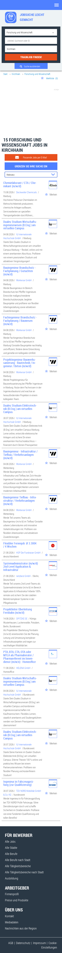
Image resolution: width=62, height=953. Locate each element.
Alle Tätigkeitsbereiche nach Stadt (24, 872)
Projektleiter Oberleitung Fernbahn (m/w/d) (17, 611)
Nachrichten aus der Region (21, 928)
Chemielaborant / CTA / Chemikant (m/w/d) (19, 184)
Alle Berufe (11, 854)
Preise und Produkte (16, 900)
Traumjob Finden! (31, 57)
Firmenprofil (12, 894)
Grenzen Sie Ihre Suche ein (31, 166)
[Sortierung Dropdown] (53, 174)
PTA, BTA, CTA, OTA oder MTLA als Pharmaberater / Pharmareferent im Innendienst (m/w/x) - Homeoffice (19, 657)
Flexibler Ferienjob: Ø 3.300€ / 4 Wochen (20, 545)
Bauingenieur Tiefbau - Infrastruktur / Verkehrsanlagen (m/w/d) (19, 500)
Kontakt (9, 916)
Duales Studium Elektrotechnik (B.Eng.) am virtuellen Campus (20, 408)
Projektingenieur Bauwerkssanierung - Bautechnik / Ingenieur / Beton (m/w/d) (19, 363)
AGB (10, 943)
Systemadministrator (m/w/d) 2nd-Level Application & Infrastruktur (20, 566)
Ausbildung (11, 878)
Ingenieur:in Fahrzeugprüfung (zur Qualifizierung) (18, 783)
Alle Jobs (10, 841)
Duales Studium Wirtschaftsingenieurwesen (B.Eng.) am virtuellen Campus (20, 225)
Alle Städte (11, 848)
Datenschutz (23, 943)
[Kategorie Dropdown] (53, 32)
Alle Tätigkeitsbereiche (18, 866)
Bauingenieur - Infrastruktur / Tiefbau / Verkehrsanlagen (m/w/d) (20, 454)
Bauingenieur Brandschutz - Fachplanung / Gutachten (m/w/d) (19, 271)
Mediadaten (11, 922)
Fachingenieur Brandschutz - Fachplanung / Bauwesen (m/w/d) (20, 320)
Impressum (39, 943)
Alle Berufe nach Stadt (17, 860)
